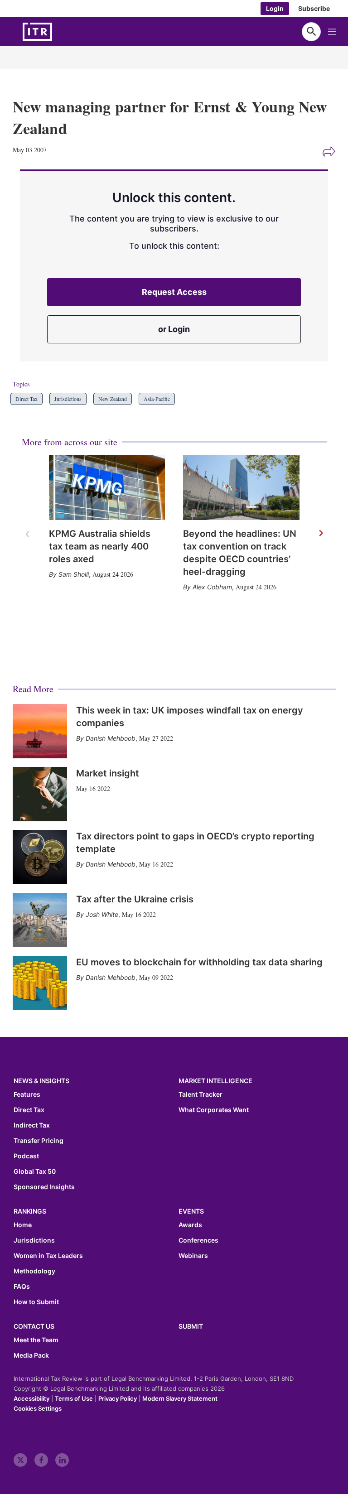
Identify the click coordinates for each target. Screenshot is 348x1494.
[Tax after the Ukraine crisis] (40, 920)
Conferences (198, 1240)
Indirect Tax (32, 1125)
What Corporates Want (214, 1110)
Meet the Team (36, 1340)
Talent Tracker (200, 1094)
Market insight (107, 773)
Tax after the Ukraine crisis (134, 899)
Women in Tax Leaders (48, 1256)
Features (27, 1094)
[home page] (59, 32)
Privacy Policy (117, 1398)
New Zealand (112, 398)
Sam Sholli (73, 574)
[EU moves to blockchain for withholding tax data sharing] (40, 983)
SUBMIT (191, 1326)
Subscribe (314, 8)
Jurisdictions (68, 398)
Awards (190, 1225)
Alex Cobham (212, 587)
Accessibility (31, 1398)
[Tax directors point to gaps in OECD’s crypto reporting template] (40, 857)
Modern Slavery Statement (180, 1398)
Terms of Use (74, 1398)
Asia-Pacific (157, 398)
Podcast (26, 1156)
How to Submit (36, 1302)
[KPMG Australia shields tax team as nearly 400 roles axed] (107, 487)
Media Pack (31, 1355)
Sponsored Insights (44, 1187)
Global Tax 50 (35, 1171)
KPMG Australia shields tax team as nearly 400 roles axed (99, 546)
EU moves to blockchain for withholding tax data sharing (199, 962)
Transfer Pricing (38, 1140)
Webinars (193, 1256)
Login (275, 8)
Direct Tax (26, 398)
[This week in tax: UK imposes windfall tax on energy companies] (40, 731)
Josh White (102, 914)
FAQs (22, 1286)
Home (23, 1225)
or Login (174, 329)
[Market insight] (40, 794)
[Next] (320, 534)
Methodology (34, 1271)
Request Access (174, 292)
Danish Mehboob (110, 738)
